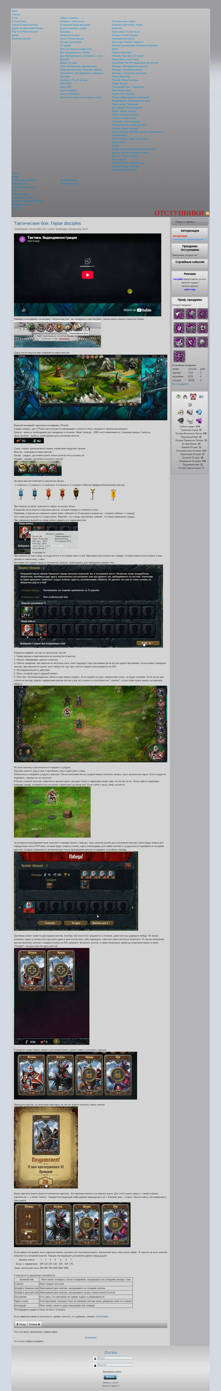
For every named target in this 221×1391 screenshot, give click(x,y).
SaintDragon (102, 1316)
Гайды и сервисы (34, 1341)
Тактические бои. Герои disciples (47, 223)
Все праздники (180, 384)
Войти (110, 1376)
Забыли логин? (110, 1382)
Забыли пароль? (110, 1385)
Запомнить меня (112, 1371)
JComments (91, 1337)
